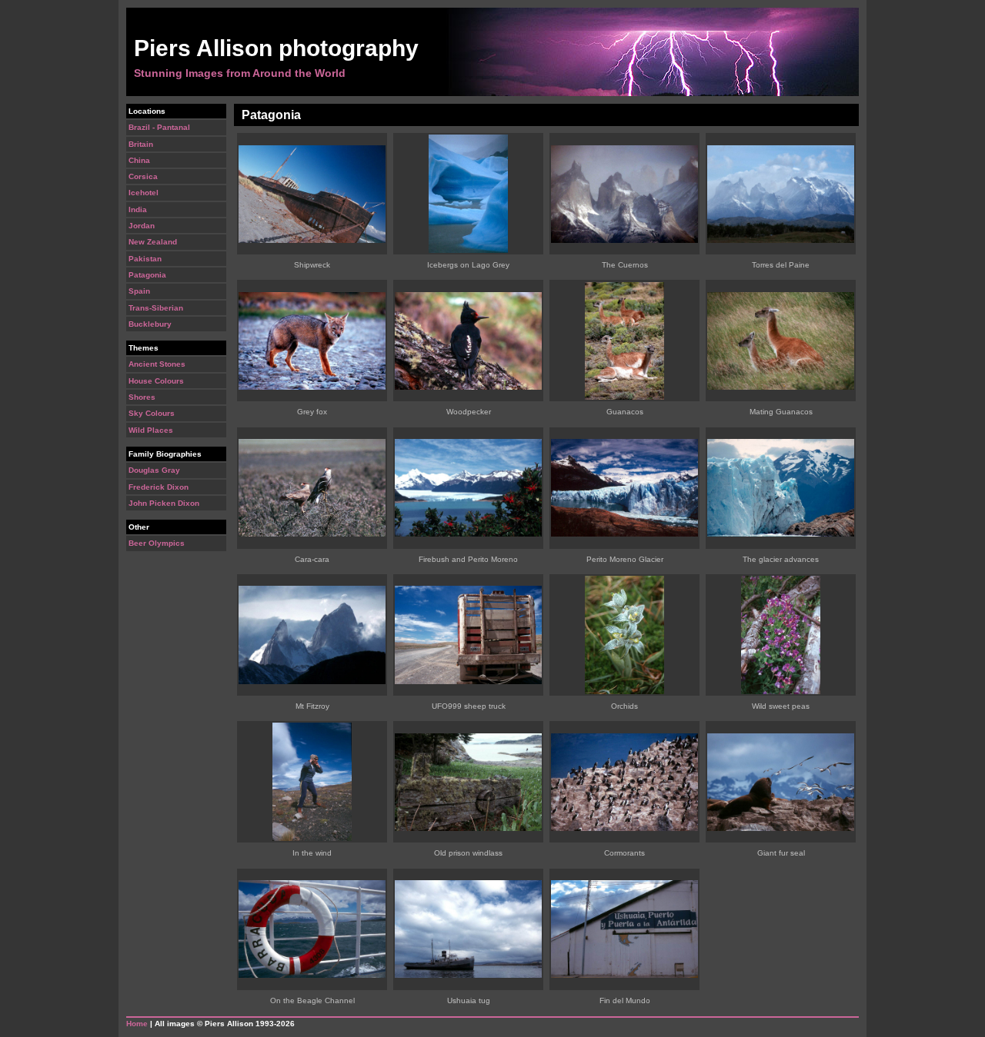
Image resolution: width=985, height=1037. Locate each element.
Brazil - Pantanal (159, 127)
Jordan (142, 225)
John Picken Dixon (164, 503)
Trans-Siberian (156, 308)
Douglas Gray (154, 470)
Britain (141, 144)
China (139, 160)
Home (137, 1023)
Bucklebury (150, 324)
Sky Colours (152, 413)
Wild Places (151, 430)
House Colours (156, 381)
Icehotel (144, 192)
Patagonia (147, 275)
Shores (142, 397)
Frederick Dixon (159, 487)
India (138, 209)
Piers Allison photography (276, 48)
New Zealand (153, 242)
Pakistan (145, 258)
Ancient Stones (157, 364)
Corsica (143, 176)
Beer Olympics (157, 543)
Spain (139, 291)
